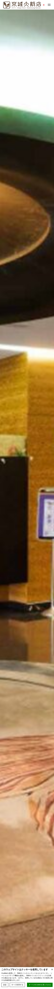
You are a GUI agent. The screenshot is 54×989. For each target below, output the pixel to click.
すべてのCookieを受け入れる (40, 985)
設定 (5, 985)
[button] (49, 5)
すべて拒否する (17, 985)
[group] (27, 495)
